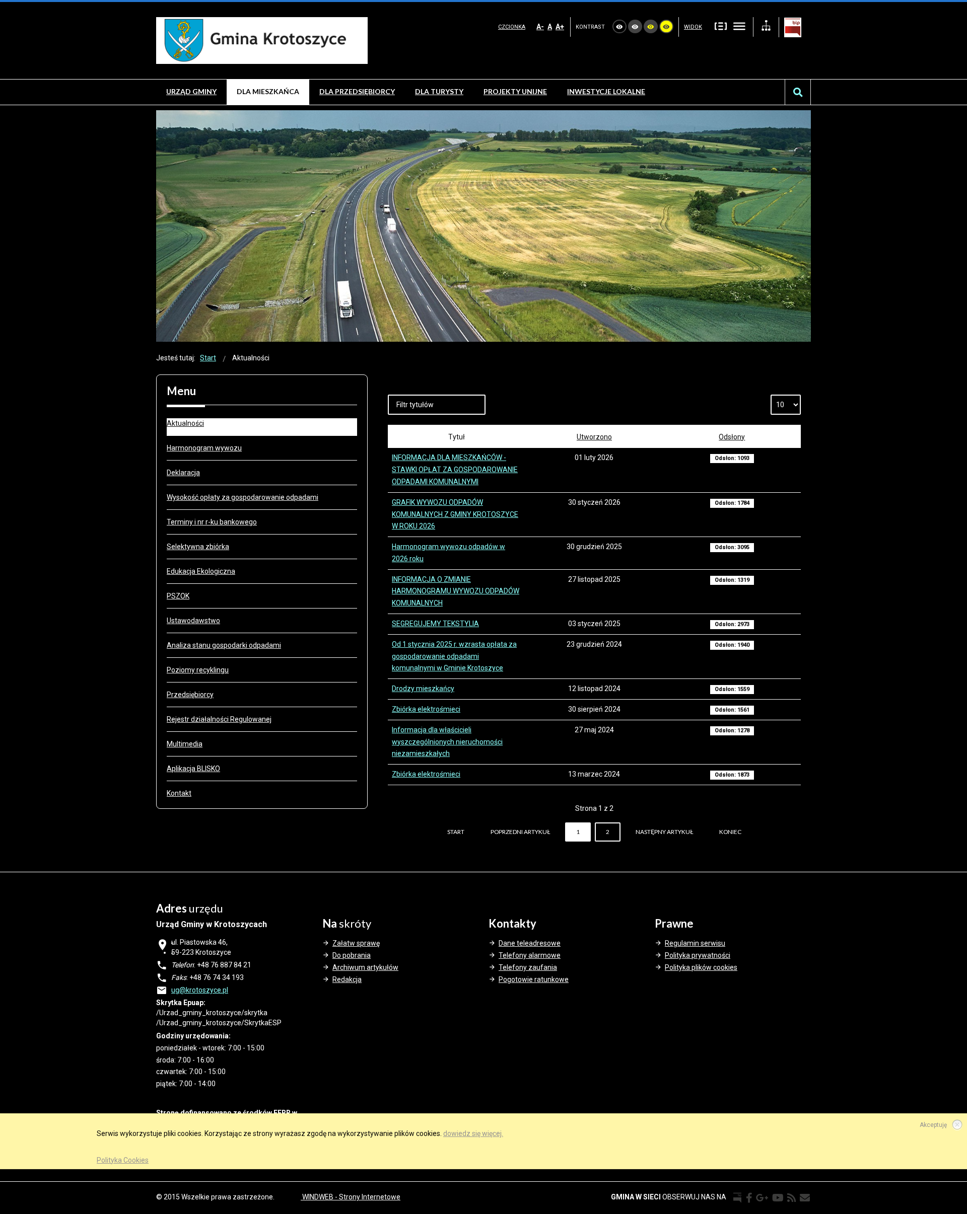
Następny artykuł (664, 832)
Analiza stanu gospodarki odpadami (224, 645)
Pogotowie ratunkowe (534, 979)
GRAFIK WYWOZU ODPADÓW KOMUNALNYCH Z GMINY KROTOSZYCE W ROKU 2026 (455, 514)
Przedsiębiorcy (190, 695)
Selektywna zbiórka (198, 547)
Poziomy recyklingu (198, 670)
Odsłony (732, 437)
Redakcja (347, 979)
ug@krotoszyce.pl (199, 990)
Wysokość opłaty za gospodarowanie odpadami (242, 497)
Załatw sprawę (356, 943)
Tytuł (456, 437)
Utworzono (594, 437)
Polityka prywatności (697, 955)
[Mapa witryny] (766, 27)
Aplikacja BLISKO (193, 769)
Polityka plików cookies (701, 967)
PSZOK (178, 596)
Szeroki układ (739, 25)
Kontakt (179, 793)
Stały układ (720, 25)
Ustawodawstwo (193, 621)
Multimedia (184, 744)
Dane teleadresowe (530, 943)
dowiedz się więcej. (473, 1133)
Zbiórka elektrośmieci (426, 709)
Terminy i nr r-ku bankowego (212, 522)
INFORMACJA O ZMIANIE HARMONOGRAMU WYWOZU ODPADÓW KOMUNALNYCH (455, 591)
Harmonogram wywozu (204, 448)
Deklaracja (183, 473)
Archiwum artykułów (365, 967)
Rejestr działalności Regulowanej (219, 719)
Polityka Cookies (123, 1160)
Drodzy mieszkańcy (423, 689)
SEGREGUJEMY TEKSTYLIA (435, 624)
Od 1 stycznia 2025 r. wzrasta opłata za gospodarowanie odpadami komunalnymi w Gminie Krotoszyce (454, 656)
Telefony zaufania (528, 967)
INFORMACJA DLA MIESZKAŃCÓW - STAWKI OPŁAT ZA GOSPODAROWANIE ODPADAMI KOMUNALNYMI (455, 469)
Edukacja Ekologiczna (201, 571)
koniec (730, 832)
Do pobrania (351, 955)
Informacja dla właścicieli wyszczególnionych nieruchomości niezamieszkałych (447, 742)
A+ (560, 27)
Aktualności (185, 423)
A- (540, 27)
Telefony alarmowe (530, 955)
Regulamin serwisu (695, 943)
